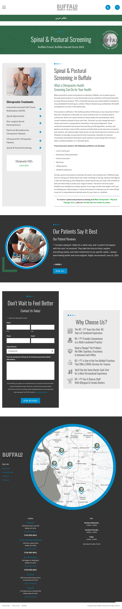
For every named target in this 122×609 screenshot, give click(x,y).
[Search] (117, 7)
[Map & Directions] (30, 531)
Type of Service (11, 347)
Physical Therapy (7, 472)
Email (33, 336)
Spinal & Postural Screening (19, 147)
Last (32, 331)
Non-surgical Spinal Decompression (15, 123)
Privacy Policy (6, 606)
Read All (60, 271)
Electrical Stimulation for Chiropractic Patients (18, 132)
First (8, 331)
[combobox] (30, 351)
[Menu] (4, 7)
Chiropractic (6, 469)
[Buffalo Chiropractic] (67, 7)
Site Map (24, 606)
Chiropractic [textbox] (13, 351)
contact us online (103, 202)
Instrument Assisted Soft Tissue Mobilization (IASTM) (21, 109)
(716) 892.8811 (30, 535)
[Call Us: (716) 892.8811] (107, 7)
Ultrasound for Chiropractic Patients (19, 140)
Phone (9, 336)
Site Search (5, 480)
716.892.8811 (88, 202)
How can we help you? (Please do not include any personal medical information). (28, 358)
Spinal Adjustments (15, 116)
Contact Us (5, 476)
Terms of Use (16, 606)
